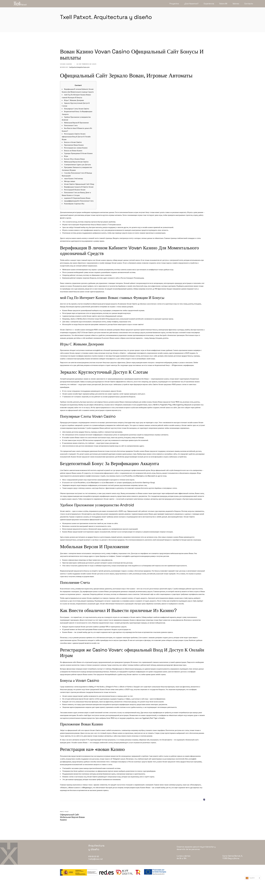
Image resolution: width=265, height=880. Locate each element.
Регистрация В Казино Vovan (74, 190)
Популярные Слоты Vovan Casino (76, 109)
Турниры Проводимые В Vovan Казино (78, 153)
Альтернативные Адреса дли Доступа (77, 164)
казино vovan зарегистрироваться (92, 292)
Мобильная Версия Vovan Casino (76, 162)
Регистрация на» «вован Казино (75, 148)
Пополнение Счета (71, 125)
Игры (66, 156)
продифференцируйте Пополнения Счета (78, 201)
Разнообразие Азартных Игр (74, 204)
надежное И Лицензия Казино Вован (77, 198)
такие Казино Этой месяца (73, 178)
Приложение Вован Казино (74, 145)
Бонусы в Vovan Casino (73, 142)
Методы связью (69, 181)
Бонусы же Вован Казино (73, 151)
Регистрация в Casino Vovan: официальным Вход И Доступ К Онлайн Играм (76, 137)
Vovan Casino (66, 64)
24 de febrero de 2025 (86, 64)
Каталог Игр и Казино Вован (74, 159)
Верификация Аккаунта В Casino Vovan (78, 187)
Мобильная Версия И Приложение (76, 123)
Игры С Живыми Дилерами (74, 100)
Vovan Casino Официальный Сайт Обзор (79, 184)
